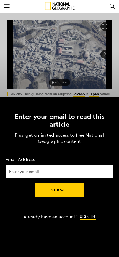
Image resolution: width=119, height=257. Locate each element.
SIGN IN (88, 216)
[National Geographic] (60, 6)
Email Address (20, 159)
